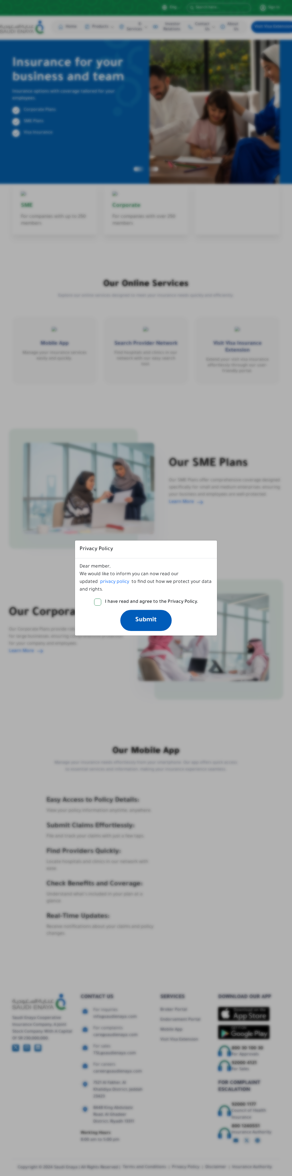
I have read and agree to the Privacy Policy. (151, 602)
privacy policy (114, 582)
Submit (146, 620)
